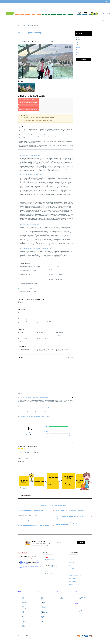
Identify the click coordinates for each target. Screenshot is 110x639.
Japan (42, 596)
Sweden (23, 597)
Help (103, 13)
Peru (80, 611)
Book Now (84, 59)
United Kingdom (25, 604)
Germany (23, 606)
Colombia (80, 610)
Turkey (23, 625)
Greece (23, 617)
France (23, 607)
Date (77, 37)
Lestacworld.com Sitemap (74, 584)
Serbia (23, 615)
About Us (103, 7)
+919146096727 (52, 564)
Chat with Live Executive (51, 567)
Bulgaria (23, 620)
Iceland (23, 599)
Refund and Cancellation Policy (75, 575)
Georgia (26, 88)
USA (80, 607)
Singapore (43, 616)
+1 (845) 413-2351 (52, 562)
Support (105, 1)
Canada (80, 609)
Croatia (23, 611)
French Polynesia (82, 597)
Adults (77, 42)
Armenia (23, 626)
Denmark (23, 601)
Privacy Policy (71, 572)
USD (100, 1)
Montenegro (24, 621)
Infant (77, 52)
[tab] (28, 99)
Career (70, 569)
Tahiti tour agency (72, 581)
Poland (23, 603)
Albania (23, 618)
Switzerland (24, 602)
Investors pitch (72, 562)
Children (78, 47)
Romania (23, 613)
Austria (23, 612)
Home (19, 25)
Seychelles (62, 596)
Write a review (21, 461)
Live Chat (103, 19)
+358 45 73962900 (53, 565)
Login (108, 13)
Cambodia (42, 597)
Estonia (23, 616)
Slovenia (23, 622)
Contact (72, 568)
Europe (23, 25)
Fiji (79, 596)
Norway (23, 598)
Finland (23, 596)
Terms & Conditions (73, 578)
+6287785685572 (54, 566)
